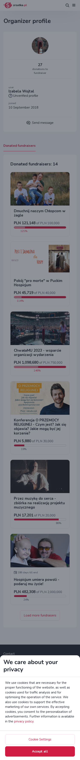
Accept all (40, 751)
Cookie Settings (40, 739)
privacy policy (23, 721)
